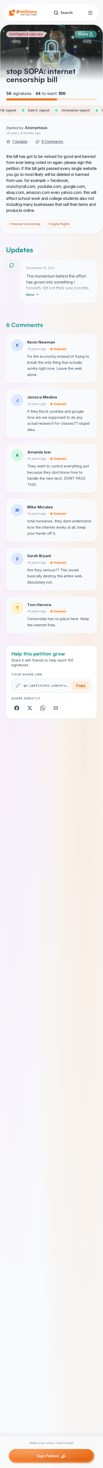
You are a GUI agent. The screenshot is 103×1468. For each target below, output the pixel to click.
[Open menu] (90, 12)
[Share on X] (29, 708)
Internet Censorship (24, 224)
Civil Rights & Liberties (25, 34)
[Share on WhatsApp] (42, 708)
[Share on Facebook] (16, 708)
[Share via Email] (55, 708)
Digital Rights (59, 224)
